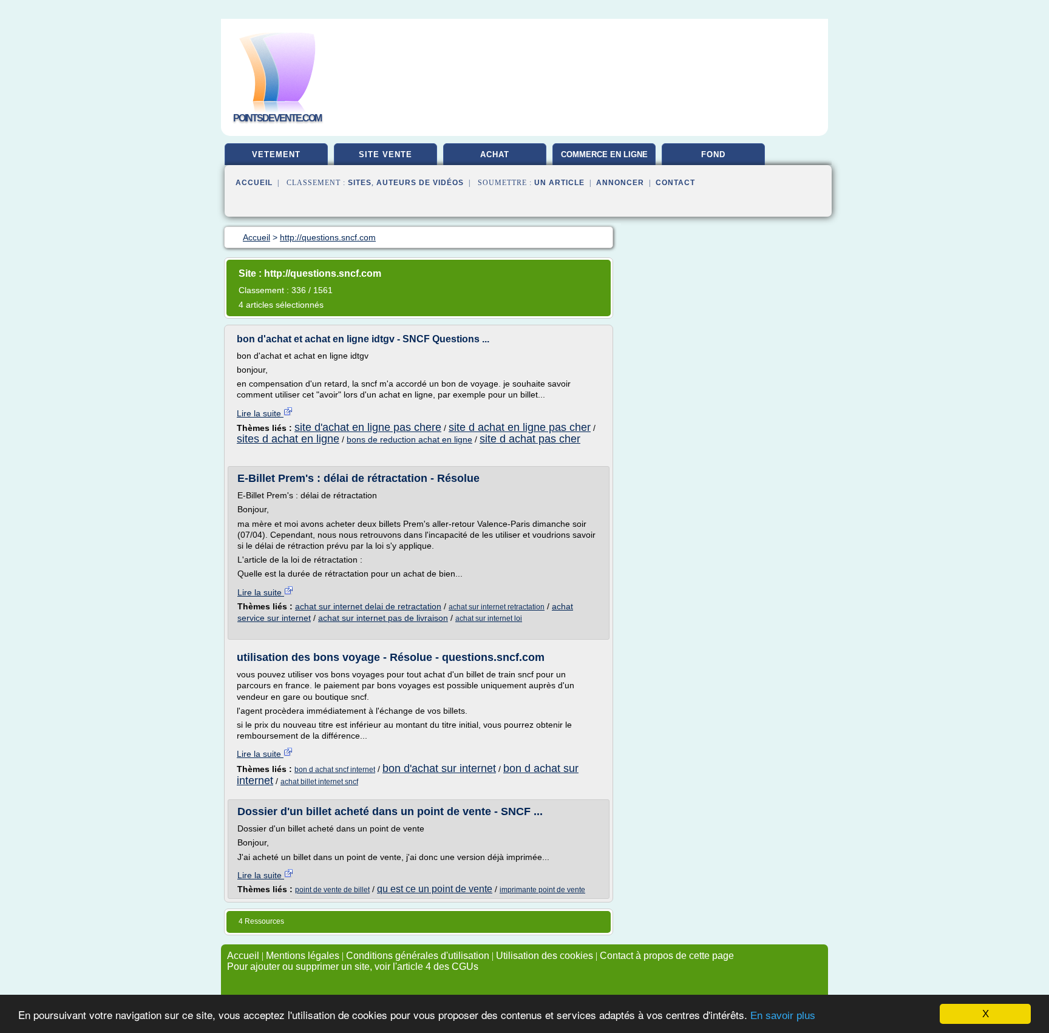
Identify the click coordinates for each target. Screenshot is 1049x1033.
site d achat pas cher (530, 439)
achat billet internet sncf (319, 781)
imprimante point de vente (542, 890)
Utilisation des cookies (544, 955)
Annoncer (620, 182)
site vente (385, 154)
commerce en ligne (604, 154)
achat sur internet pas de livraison (383, 618)
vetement (276, 154)
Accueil (254, 182)
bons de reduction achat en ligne (409, 439)
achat (494, 154)
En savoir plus (782, 1015)
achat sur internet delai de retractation (368, 606)
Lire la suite (260, 413)
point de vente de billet (332, 890)
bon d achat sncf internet (334, 769)
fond (713, 154)
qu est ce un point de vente (434, 889)
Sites (360, 182)
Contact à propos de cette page (667, 955)
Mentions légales (302, 955)
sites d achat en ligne (288, 439)
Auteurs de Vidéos (420, 182)
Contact (675, 182)
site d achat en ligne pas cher (520, 427)
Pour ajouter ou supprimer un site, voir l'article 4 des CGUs (352, 966)
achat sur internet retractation (497, 607)
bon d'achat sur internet (439, 768)
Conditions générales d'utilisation (417, 955)
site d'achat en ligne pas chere (367, 427)
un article (559, 182)
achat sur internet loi (488, 618)
